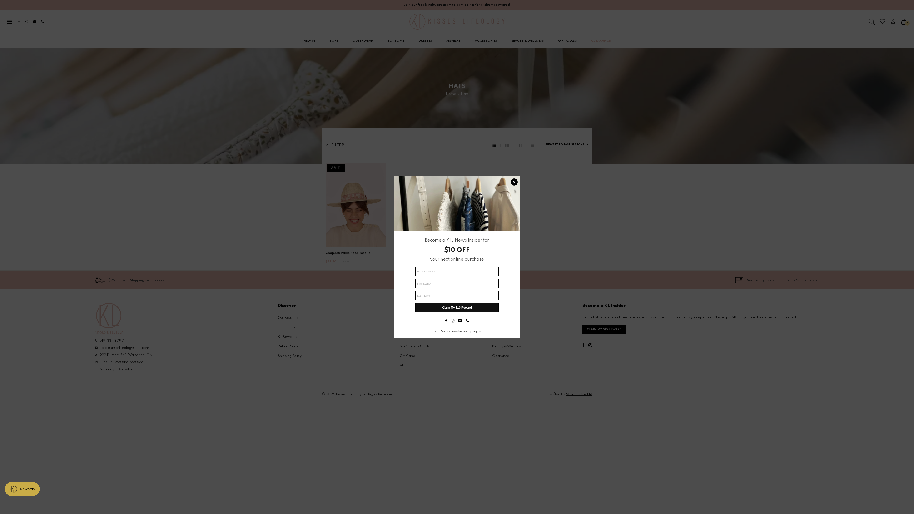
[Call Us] (467, 321)
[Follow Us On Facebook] (446, 321)
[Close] (514, 182)
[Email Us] (460, 321)
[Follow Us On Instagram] (452, 321)
